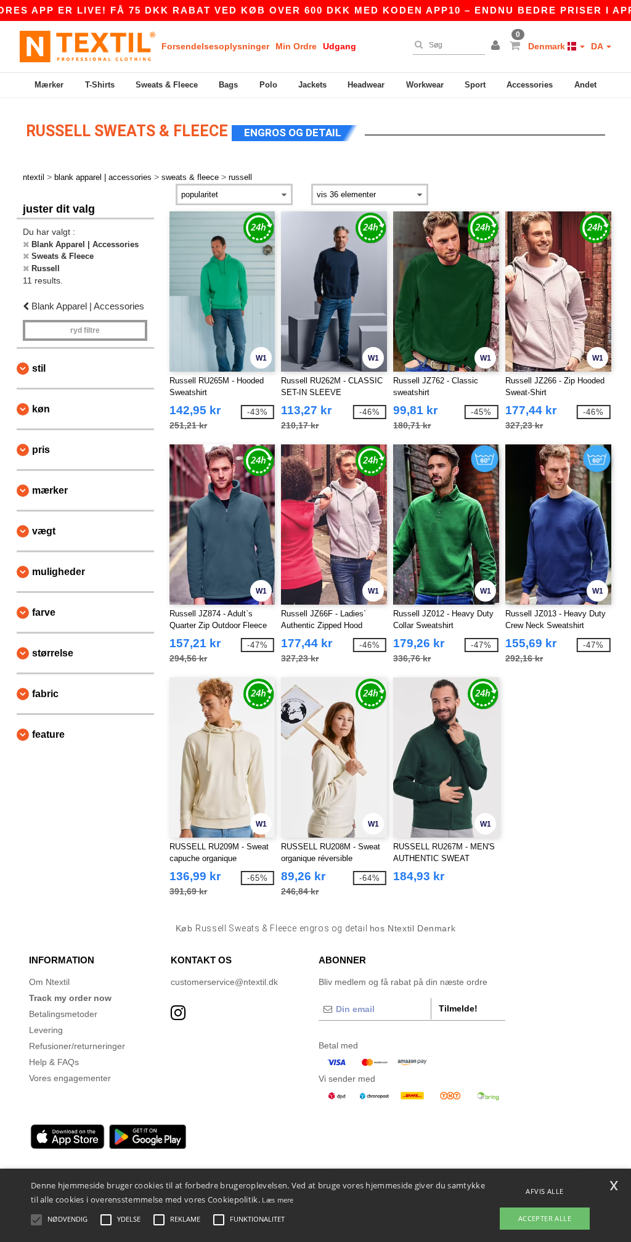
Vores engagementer (70, 1078)
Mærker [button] (50, 490)
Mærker (49, 84)
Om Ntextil (49, 982)
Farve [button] (43, 612)
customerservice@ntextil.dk (224, 982)
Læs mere (277, 1199)
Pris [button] (41, 449)
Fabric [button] (45, 693)
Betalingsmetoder (63, 1014)
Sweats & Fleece (167, 84)
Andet (585, 84)
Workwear (425, 84)
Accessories (530, 84)
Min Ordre (296, 46)
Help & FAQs (54, 1062)
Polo (268, 84)
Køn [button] (41, 409)
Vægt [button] (43, 531)
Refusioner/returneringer (77, 1046)
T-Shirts (100, 84)
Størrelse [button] (52, 653)
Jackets (312, 84)
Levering (46, 1030)
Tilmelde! (458, 1008)
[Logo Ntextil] (87, 46)
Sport (475, 84)
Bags (228, 84)
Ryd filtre (85, 330)
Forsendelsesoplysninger (215, 46)
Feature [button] (48, 734)
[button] (497, 46)
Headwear (366, 84)
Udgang (339, 46)
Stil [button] (39, 368)
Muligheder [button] (58, 571)
